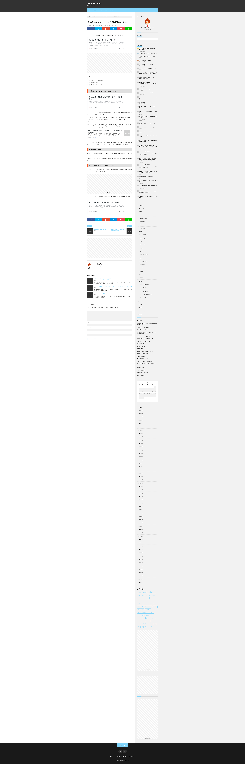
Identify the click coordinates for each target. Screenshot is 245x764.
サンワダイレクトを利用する (142, 329)
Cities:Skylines (142, 51)
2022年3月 (141, 453)
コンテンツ (141, 224)
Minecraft (141, 69)
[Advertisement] (110, 62)
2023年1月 (141, 420)
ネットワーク (140, 615)
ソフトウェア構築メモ (142, 612)
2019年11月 (141, 546)
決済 (139, 281)
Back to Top (122, 745)
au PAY (148, 592)
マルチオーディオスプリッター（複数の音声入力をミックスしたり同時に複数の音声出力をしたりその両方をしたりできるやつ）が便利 (148, 159)
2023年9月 (141, 410)
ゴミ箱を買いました (141, 348)
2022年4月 (141, 450)
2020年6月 (141, 522)
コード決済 (142, 287)
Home (90, 10)
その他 (140, 231)
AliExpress (142, 311)
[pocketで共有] (121, 28)
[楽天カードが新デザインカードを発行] (90, 281)
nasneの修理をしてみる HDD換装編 (146, 64)
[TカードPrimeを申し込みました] (90, 295)
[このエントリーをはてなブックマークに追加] (113, 28)
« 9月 (139, 399)
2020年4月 (141, 529)
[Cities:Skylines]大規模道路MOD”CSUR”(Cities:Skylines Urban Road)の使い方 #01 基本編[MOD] (148, 83)
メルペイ (139, 623)
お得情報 (140, 211)
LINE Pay (153, 595)
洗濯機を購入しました (141, 375)
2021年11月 (141, 466)
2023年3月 (141, 413)
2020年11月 (141, 506)
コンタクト (112, 756)
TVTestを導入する (142, 102)
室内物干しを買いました (141, 346)
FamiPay (143, 595)
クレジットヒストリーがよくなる (96, 84)
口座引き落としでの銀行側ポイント (97, 80)
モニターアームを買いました (142, 353)
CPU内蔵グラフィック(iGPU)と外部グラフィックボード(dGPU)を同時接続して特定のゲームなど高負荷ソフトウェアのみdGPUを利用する (148, 55)
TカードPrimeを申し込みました (101, 293)
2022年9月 (141, 433)
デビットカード (143, 291)
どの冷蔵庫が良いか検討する (142, 372)
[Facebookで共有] (91, 28)
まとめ (113, 25)
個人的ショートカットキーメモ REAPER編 (147, 123)
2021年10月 (141, 469)
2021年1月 (141, 499)
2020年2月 (141, 536)
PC (140, 57)
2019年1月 (141, 579)
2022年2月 (141, 456)
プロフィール (132, 756)
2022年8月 (141, 436)
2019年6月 (141, 562)
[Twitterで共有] (98, 28)
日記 (139, 274)
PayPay (147, 598)
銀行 (116, 25)
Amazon (139, 592)
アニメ (141, 228)
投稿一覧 (105, 264)
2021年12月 (141, 463)
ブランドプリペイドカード (145, 294)
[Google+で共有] (106, 28)
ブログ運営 (141, 264)
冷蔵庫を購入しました (141, 370)
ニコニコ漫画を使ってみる (100, 229)
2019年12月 (141, 542)
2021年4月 (141, 489)
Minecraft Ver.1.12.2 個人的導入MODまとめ (147, 68)
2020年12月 (141, 503)
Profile (100, 10)
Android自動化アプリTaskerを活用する (146, 176)
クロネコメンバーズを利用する (143, 327)
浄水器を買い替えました (141, 356)
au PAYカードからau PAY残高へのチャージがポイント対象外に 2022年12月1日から (113, 286)
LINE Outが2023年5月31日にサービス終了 (145, 351)
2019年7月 (141, 559)
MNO (139, 598)
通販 (139, 307)
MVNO (143, 598)
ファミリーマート (141, 618)
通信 (141, 128)
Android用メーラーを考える (144, 89)
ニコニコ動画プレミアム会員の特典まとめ (145, 338)
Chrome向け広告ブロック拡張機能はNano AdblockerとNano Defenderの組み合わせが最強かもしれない (148, 146)
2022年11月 (141, 426)
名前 (88, 322)
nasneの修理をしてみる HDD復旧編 (146, 92)
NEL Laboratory (94, 3)
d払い (139, 595)
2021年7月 (141, 479)
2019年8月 (141, 556)
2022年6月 (141, 443)
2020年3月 (141, 532)
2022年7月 (141, 440)
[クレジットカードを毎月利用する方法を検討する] (129, 231)
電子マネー (142, 297)
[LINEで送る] (128, 28)
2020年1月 (141, 539)
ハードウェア (142, 61)
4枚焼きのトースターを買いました (143, 341)
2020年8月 (141, 516)
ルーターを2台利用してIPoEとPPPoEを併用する (148, 127)
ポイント (110, 25)
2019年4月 (141, 569)
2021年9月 (141, 473)
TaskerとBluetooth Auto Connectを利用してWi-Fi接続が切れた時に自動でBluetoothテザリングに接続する (148, 118)
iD (146, 595)
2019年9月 (141, 552)
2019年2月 (141, 575)
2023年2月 (141, 416)
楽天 (152, 623)
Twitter (105, 10)
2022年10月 (141, 430)
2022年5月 (141, 446)
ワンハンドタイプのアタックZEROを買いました (146, 361)
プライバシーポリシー (122, 756)
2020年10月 (141, 509)
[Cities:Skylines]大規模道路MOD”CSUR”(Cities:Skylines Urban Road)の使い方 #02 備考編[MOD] (148, 166)
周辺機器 (141, 162)
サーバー (155, 606)
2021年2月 (141, 496)
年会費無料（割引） (94, 82)
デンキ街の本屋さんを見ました (143, 358)
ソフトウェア (142, 103)
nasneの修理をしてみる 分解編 (145, 60)
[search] (157, 39)
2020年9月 (141, 513)
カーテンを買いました (141, 343)
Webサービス (142, 137)
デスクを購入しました (141, 367)
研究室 (95, 10)
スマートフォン (143, 254)
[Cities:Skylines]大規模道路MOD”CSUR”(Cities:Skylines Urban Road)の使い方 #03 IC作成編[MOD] (148, 153)
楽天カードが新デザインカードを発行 (102, 279)
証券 (139, 301)
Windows (141, 99)
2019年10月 (141, 549)
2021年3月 (141, 493)
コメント (89, 309)
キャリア (143, 603)
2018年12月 (141, 582)
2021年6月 (141, 483)
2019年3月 (141, 572)
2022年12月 (141, 423)
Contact (111, 10)
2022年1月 (141, 460)
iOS (140, 241)
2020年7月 (141, 519)
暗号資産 (140, 277)
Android (141, 90)
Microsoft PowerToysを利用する (143, 336)
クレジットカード (97, 25)
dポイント (153, 592)
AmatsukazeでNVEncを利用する (145, 131)
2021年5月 (141, 486)
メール (89, 327)
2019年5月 (141, 566)
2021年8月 (141, 476)
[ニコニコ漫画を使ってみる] (90, 231)
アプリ (139, 603)
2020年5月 (141, 526)
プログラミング (142, 261)
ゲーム (140, 214)
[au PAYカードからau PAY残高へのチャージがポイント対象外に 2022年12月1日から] (90, 288)
